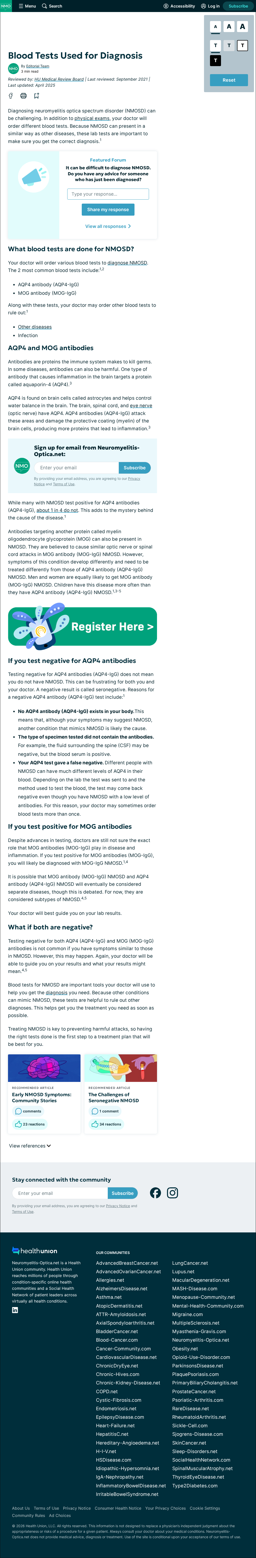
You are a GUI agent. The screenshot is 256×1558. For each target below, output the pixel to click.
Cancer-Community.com (123, 1349)
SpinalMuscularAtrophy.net (202, 1468)
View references (28, 1146)
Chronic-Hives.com (118, 1374)
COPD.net (107, 1391)
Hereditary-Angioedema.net (127, 1443)
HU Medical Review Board (59, 79)
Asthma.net (109, 1297)
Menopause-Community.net (203, 1297)
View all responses (105, 226)
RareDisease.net (190, 1408)
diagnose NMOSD (127, 263)
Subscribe (238, 6)
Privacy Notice (118, 1206)
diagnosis (57, 993)
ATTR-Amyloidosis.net (121, 1314)
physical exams (92, 118)
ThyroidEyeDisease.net (198, 1477)
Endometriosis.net (116, 1408)
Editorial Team (37, 66)
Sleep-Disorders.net (195, 1451)
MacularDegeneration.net (201, 1280)
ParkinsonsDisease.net (197, 1366)
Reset (229, 80)
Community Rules (28, 1515)
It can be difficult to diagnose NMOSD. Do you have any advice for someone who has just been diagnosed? (108, 173)
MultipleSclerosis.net (196, 1323)
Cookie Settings (205, 1508)
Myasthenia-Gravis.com (199, 1331)
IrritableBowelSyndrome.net (127, 1494)
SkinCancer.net (189, 1443)
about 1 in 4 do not (57, 510)
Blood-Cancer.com (117, 1340)
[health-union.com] (34, 1252)
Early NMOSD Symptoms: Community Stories (42, 1097)
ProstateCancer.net (194, 1391)
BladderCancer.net (117, 1331)
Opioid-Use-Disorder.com (201, 1357)
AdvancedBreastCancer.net (127, 1263)
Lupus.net (183, 1271)
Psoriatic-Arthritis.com (198, 1400)
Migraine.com (187, 1314)
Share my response (108, 209)
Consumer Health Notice (118, 1508)
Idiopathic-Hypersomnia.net (127, 1468)
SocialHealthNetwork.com (201, 1460)
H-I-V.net (106, 1451)
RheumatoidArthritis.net (199, 1417)
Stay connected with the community (61, 1179)
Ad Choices (60, 1515)
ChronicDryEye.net (117, 1366)
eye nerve (141, 405)
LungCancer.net (190, 1263)
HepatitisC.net (112, 1434)
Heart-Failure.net (115, 1426)
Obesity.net (185, 1349)
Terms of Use (63, 484)
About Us (21, 1508)
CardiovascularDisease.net (126, 1357)
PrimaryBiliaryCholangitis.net (205, 1383)
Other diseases (35, 327)
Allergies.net (110, 1280)
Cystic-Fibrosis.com (119, 1400)
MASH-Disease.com (195, 1289)
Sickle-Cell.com (190, 1426)
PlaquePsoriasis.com (195, 1374)
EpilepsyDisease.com (120, 1417)
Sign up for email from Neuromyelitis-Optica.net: (87, 451)
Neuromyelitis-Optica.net (200, 1340)
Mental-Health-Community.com (208, 1306)
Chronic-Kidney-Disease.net (128, 1383)
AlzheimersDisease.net (122, 1289)
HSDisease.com (114, 1460)
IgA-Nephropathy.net (120, 1477)
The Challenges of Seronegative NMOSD (113, 1097)
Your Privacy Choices (165, 1508)
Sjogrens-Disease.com (197, 1434)
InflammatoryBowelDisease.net (131, 1486)
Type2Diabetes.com (195, 1486)
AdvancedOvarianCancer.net (128, 1271)
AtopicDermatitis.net (119, 1306)
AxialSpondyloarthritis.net (125, 1323)
